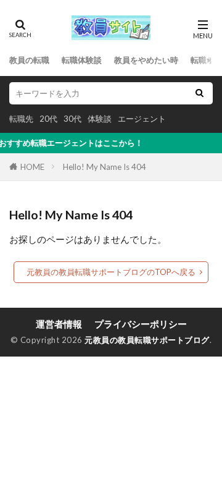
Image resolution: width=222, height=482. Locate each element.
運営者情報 (59, 323)
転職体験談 (82, 60)
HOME (32, 167)
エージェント (142, 119)
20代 (48, 119)
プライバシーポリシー (140, 323)
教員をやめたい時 (146, 60)
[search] (199, 93)
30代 (72, 119)
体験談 (100, 119)
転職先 (21, 119)
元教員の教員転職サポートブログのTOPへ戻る (111, 272)
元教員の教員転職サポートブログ (147, 340)
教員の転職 (29, 60)
